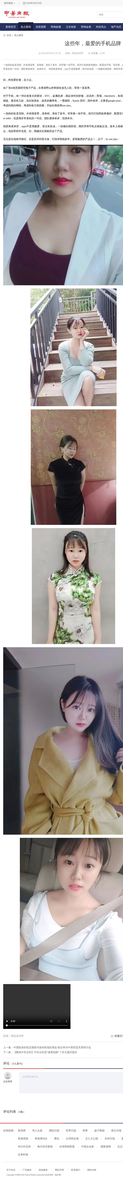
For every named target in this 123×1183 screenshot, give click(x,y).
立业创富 (71, 26)
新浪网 (22, 1130)
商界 (85, 1130)
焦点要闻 (26, 26)
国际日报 (54, 1130)
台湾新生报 (72, 1138)
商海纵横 (56, 26)
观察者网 (106, 1146)
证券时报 (23, 1154)
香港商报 (23, 1138)
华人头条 (37, 1130)
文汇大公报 (91, 1138)
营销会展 (86, 26)
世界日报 (71, 1130)
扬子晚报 (99, 1130)
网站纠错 (91, 1170)
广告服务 (27, 1170)
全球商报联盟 (67, 1146)
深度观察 (41, 26)
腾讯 (56, 1138)
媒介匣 (58, 1175)
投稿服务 (43, 1170)
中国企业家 (87, 1146)
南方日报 (116, 1130)
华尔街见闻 (24, 1146)
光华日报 (110, 1138)
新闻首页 (11, 26)
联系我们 (75, 1170)
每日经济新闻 (45, 1146)
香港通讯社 (41, 1138)
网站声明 (59, 1170)
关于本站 (10, 1170)
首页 (9, 35)
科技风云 (101, 26)
